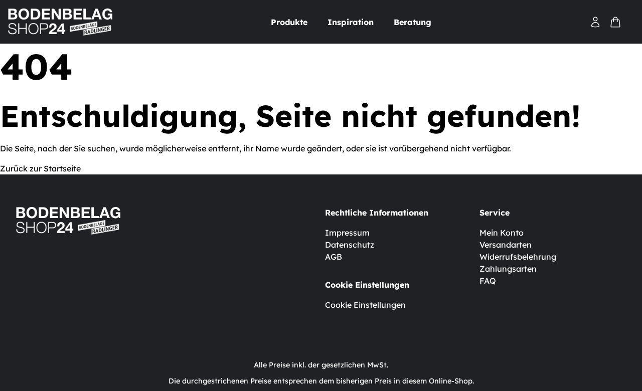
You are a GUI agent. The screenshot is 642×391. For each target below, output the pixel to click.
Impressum (347, 233)
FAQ (487, 281)
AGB (333, 257)
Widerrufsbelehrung (517, 257)
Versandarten (505, 245)
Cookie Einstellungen (365, 305)
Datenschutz (349, 245)
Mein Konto (501, 233)
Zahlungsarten (508, 269)
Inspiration (351, 22)
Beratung (412, 22)
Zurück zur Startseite (40, 168)
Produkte (289, 22)
